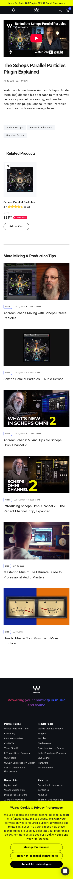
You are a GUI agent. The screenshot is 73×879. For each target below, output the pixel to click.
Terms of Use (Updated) (50, 799)
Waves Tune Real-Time (16, 728)
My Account (10, 785)
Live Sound (43, 758)
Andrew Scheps (14, 127)
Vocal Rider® (11, 748)
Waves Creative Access (50, 728)
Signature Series (15, 135)
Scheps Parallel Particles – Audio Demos (33, 379)
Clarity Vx (9, 743)
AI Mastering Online (14, 799)
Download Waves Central (51, 748)
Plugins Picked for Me (15, 795)
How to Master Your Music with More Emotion (31, 640)
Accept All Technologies (36, 864)
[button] (65, 871)
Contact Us (43, 790)
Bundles (42, 738)
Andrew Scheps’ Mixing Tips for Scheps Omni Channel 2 (33, 442)
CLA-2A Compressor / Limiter (19, 763)
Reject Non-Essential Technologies (36, 855)
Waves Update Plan (14, 790)
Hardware (43, 763)
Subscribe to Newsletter (50, 785)
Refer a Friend (45, 767)
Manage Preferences (36, 847)
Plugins (42, 733)
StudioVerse (44, 743)
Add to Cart (16, 226)
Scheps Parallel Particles (19, 202)
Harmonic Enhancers (41, 127)
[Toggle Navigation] (6, 10)
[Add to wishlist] (7, 166)
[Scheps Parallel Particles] (20, 179)
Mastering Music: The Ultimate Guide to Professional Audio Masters (33, 574)
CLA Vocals (10, 758)
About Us (42, 795)
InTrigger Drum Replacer (17, 753)
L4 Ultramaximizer (13, 738)
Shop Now (58, 3)
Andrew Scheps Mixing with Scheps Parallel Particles (35, 315)
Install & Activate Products (52, 753)
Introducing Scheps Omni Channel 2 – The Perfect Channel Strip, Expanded (34, 508)
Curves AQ (9, 733)
